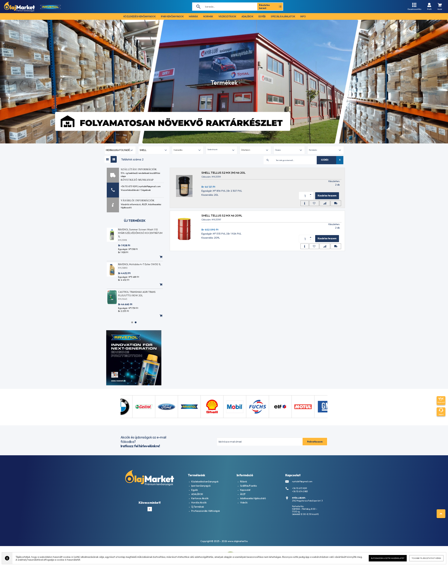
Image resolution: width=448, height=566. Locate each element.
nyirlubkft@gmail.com (302, 481)
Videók (243, 502)
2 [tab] (135, 322)
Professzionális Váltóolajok (205, 510)
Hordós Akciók (199, 502)
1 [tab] (132, 322)
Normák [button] (208, 16)
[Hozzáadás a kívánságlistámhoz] (314, 203)
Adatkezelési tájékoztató (253, 498)
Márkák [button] (193, 16)
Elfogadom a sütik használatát (387, 558)
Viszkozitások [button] (227, 16)
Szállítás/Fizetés (248, 485)
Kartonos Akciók (200, 498)
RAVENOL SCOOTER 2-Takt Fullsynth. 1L (140, 260)
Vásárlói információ (131, 204)
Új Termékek (197, 506)
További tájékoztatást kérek (426, 558)
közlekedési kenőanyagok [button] (139, 16)
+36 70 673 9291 (299, 488)
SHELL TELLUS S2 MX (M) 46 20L (223, 172)
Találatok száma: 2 (132, 159)
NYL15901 (122, 236)
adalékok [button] (247, 16)
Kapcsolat (245, 489)
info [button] (303, 16)
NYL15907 (123, 264)
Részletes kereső (264, 6)
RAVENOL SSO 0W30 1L (131, 288)
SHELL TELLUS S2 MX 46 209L (221, 215)
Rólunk (243, 481)
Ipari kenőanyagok (201, 485)
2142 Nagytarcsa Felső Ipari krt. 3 (307, 500)
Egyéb (194, 489)
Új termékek (135, 221)
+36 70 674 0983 (300, 491)
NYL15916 (122, 292)
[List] (114, 159)
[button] (221, 150)
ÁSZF (144, 204)
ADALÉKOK (197, 494)
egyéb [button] (262, 16)
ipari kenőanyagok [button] (172, 16)
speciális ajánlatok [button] (283, 16)
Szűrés (324, 160)
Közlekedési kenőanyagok (204, 481)
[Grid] (107, 159)
